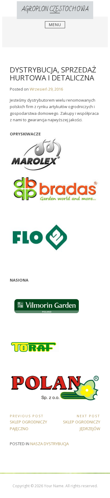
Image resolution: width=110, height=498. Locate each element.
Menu (55, 24)
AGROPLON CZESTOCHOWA (55, 9)
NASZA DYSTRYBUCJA (49, 443)
